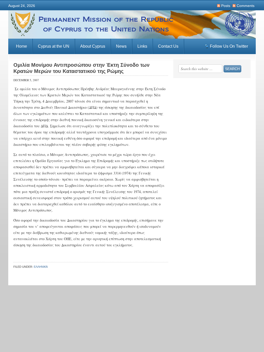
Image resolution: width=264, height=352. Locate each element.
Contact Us (168, 46)
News (121, 46)
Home (21, 46)
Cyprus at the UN (53, 46)
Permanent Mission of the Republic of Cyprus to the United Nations (132, 24)
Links (142, 46)
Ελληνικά (41, 266)
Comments (245, 6)
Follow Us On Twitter (229, 46)
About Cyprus (92, 46)
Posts (225, 6)
